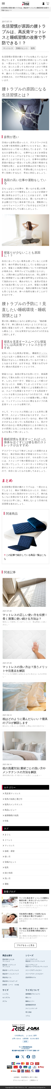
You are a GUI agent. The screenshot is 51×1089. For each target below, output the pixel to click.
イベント (9, 839)
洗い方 (8, 878)
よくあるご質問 (31, 1035)
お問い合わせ (16, 1038)
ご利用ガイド (33, 1080)
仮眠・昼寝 (9, 850)
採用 (25, 1041)
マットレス (8, 48)
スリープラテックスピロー (34, 974)
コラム (28, 1016)
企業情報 (25, 1038)
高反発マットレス (12, 793)
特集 (7, 820)
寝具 (33, 48)
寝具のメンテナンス (13, 804)
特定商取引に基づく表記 (29, 1077)
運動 (7, 883)
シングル (5, 994)
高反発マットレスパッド (10, 974)
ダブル (4, 1001)
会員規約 (17, 1077)
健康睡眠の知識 (11, 815)
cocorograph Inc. (41, 1087)
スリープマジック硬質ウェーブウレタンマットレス (37, 966)
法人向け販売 (34, 1038)
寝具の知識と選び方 (13, 798)
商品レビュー (10, 809)
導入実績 (28, 1012)
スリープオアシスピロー (34, 970)
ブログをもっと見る (25, 945)
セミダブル (6, 997)
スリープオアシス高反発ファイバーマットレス (35, 960)
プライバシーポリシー (20, 1080)
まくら (8, 834)
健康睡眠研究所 (31, 1005)
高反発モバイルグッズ (9, 981)
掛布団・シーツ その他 (10, 985)
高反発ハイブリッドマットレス (9, 966)
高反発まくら (6, 977)
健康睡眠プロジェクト (33, 994)
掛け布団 (9, 872)
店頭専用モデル (31, 977)
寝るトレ (28, 997)
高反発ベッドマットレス (10, 970)
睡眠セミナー (30, 1001)
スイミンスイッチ (31, 1008)
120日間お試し (19, 1035)
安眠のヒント (22, 48)
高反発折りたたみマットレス (8, 960)
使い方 (8, 856)
